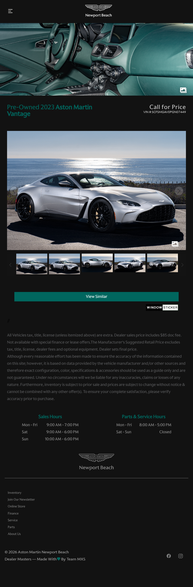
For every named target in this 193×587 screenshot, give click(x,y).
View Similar (96, 296)
